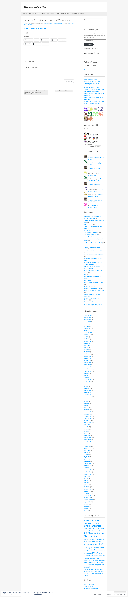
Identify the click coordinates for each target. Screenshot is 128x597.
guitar (89, 550)
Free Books (50, 14)
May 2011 (86, 482)
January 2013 (87, 439)
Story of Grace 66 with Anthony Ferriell (94, 290)
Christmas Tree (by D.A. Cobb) (92, 103)
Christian (101, 533)
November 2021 (88, 332)
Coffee (91, 539)
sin (101, 569)
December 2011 (88, 467)
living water (92, 558)
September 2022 (88, 330)
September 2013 (88, 422)
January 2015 (87, 392)
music (100, 562)
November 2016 (88, 371)
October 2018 (87, 360)
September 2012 (88, 448)
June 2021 (86, 337)
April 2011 (86, 484)
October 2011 (87, 472)
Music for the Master (89, 268)
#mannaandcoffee (92, 526)
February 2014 (87, 412)
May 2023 (86, 324)
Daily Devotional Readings (56, 23)
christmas (99, 536)
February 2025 (87, 317)
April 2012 (86, 459)
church (86, 539)
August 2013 (87, 424)
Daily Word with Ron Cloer (91, 234)
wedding (100, 573)
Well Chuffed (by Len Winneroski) (92, 91)
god (90, 547)
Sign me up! (88, 44)
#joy (97, 523)
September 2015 (88, 384)
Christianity (90, 536)
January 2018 (87, 364)
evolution (89, 544)
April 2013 (86, 433)
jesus (95, 553)
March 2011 (87, 487)
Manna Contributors (63, 14)
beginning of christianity (94, 530)
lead (104, 555)
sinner (103, 569)
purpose (93, 566)
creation (96, 539)
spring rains (86, 573)
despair (85, 541)
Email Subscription (92, 29)
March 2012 (87, 461)
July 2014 (86, 401)
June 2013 (86, 429)
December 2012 (88, 442)
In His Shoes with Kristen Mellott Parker (94, 251)
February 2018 (87, 362)
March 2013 (87, 435)
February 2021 (87, 341)
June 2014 (86, 403)
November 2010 (88, 495)
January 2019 (87, 358)
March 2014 (87, 409)
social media (87, 571)
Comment (69, 81)
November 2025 (88, 315)
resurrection (87, 567)
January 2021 (87, 343)
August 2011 (87, 476)
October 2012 (87, 446)
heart (93, 550)
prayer (89, 566)
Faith (100, 543)
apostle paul (92, 528)
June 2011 (86, 480)
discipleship (91, 541)
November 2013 (88, 418)
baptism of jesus (100, 528)
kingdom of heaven (98, 555)
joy (99, 553)
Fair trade (94, 544)
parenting (88, 564)
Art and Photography (89, 218)
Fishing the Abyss (88, 586)
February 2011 (87, 489)
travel (91, 573)
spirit (92, 571)
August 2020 (87, 345)
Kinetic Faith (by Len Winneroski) (64, 90)
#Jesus (93, 523)
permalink (71, 23)
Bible (87, 532)
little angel (86, 558)
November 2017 (88, 367)
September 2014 (88, 397)
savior (102, 567)
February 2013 (87, 437)
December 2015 (88, 377)
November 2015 (88, 379)
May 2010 (86, 508)
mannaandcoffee (89, 560)
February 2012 (87, 463)
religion (98, 566)
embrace (96, 541)
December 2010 (88, 493)
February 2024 (87, 319)
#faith (91, 521)
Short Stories (87, 280)
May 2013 (86, 431)
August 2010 (87, 502)
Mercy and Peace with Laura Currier (93, 266)
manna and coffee (100, 560)
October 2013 (87, 420)
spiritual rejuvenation (99, 571)
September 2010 (88, 499)
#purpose (86, 528)
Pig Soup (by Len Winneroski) (91, 87)
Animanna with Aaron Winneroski (92, 216)
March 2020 (87, 352)
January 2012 (87, 465)
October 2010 (87, 497)
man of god (87, 562)
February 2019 (87, 356)
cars (95, 533)
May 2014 (86, 405)
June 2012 (86, 454)
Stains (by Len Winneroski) (91, 79)
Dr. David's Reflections (90, 237)
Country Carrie (87, 230)
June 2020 (86, 349)
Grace (85, 245)
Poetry (85, 274)
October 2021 (87, 334)
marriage (92, 562)
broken (92, 533)
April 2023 (86, 326)
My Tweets (86, 70)
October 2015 (87, 382)
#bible (86, 520)
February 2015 (87, 390)
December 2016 (88, 369)
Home (25, 14)
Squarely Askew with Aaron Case (92, 288)
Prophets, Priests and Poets (91, 588)
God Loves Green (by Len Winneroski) (94, 89)
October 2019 (87, 354)
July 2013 (86, 427)
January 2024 (87, 322)
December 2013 (88, 416)
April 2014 (86, 407)
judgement (90, 555)
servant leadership (94, 569)
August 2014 (87, 399)
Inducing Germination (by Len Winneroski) (35, 28)
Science (86, 569)
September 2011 (88, 474)
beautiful (86, 530)
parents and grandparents (97, 564)
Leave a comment (28, 24)
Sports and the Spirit (89, 286)
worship (86, 575)
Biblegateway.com (89, 584)
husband (89, 553)
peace (85, 566)
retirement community (96, 567)
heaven (97, 550)
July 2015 (86, 386)
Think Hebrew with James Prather (92, 302)
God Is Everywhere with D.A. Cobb (93, 243)
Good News (96, 547)
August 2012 (87, 450)
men (97, 562)
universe (95, 573)
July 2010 (86, 504)
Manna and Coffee (35, 7)
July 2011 (86, 478)
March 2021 (87, 339)
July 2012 (86, 452)
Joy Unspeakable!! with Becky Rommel (94, 254)
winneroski (46, 23)
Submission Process (78, 14)
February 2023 (87, 328)
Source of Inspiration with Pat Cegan (93, 282)
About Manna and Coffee (37, 14)
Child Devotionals (88, 224)
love (97, 558)
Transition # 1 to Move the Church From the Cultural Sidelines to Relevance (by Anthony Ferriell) (35, 92)
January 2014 (87, 414)
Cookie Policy (38, 594)
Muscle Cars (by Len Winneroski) (92, 81)
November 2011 (88, 469)
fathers (86, 547)
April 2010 (86, 510)
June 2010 (86, 506)
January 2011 (87, 491)
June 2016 (86, 373)
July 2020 (86, 347)
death (101, 539)
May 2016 (86, 375)
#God (97, 520)
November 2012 (88, 444)
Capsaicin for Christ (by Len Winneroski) (94, 101)
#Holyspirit (87, 523)
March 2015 (87, 388)
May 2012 (86, 457)
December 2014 (88, 394)
